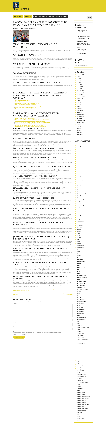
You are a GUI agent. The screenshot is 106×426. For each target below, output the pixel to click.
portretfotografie (81, 309)
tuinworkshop (80, 365)
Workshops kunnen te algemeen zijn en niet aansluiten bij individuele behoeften (33, 122)
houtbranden (80, 225)
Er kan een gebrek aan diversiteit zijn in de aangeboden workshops (30, 126)
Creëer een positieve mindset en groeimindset (26, 107)
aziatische (79, 154)
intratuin (79, 229)
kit (77, 249)
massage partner (81, 267)
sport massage (80, 335)
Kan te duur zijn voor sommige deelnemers (25, 118)
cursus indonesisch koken (83, 178)
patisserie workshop (81, 301)
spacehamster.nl (21, 9)
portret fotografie (81, 307)
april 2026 (79, 82)
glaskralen (79, 203)
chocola (79, 170)
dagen (78, 184)
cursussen (79, 181)
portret (78, 305)
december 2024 (80, 114)
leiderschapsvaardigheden (40, 289)
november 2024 (80, 116)
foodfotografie (80, 201)
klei (77, 253)
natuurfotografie (81, 285)
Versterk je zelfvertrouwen (21, 101)
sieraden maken (80, 333)
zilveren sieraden (81, 418)
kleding (78, 251)
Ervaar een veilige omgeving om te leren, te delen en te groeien (29, 108)
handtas (79, 219)
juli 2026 (78, 76)
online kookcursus (81, 287)
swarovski (79, 347)
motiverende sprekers (52, 289)
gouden (79, 211)
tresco (78, 359)
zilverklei (79, 420)
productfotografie (81, 319)
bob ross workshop (81, 162)
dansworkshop (80, 191)
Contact (90, 6)
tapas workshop (80, 349)
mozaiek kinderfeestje (82, 277)
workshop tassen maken (82, 408)
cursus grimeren (80, 176)
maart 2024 (79, 132)
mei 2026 (79, 80)
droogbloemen (80, 195)
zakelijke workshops (81, 410)
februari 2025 (80, 110)
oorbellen (79, 291)
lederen (79, 255)
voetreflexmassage (81, 376)
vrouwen (79, 386)
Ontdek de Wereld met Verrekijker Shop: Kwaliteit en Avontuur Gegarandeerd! (83, 32)
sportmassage (80, 337)
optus (78, 293)
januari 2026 (79, 88)
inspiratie (31, 289)
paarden (79, 297)
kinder (78, 241)
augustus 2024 (80, 122)
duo (78, 197)
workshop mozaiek (81, 400)
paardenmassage (81, 299)
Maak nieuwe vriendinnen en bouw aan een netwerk (27, 103)
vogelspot (79, 378)
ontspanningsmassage (82, 289)
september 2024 (81, 120)
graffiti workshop (81, 213)
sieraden (79, 331)
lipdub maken (80, 259)
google (78, 207)
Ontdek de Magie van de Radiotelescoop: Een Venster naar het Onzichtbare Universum (83, 45)
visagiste (79, 372)
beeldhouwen (80, 158)
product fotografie (81, 317)
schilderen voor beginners (83, 327)
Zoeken (77, 15)
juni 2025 (79, 102)
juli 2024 (79, 124)
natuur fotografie (81, 283)
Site (14, 326)
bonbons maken (80, 164)
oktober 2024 (80, 118)
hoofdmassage (80, 221)
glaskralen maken (81, 205)
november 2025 (80, 92)
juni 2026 (79, 78)
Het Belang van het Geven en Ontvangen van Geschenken (83, 35)
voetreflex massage (81, 374)
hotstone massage (81, 223)
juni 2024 (79, 126)
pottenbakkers (80, 313)
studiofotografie (81, 343)
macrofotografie (81, 261)
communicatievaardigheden (22, 289)
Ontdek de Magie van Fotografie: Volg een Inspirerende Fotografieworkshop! (82, 51)
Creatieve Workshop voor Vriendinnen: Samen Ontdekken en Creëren (83, 40)
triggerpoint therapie (82, 363)
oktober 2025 (80, 94)
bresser (78, 168)
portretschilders (80, 311)
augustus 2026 (80, 74)
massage (79, 265)
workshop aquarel (81, 392)
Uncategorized (27, 16)
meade (78, 269)
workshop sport (80, 406)
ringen (78, 323)
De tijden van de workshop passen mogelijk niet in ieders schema (30, 125)
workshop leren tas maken (83, 398)
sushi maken (80, 345)
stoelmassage (80, 341)
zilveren (78, 416)
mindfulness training (81, 275)
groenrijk (79, 215)
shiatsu (78, 329)
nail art (78, 279)
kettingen (79, 237)
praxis (78, 315)
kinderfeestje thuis (81, 245)
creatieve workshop (81, 174)
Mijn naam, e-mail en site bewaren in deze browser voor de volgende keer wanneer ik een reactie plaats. (37, 332)
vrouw (78, 384)
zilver (78, 414)
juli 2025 (79, 100)
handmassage (80, 217)
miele (78, 273)
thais (78, 353)
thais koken (79, 355)
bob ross (79, 160)
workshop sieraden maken (83, 404)
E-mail (15, 322)
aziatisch (79, 152)
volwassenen (80, 380)
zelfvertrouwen (25, 290)
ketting (78, 235)
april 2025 (79, 106)
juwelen (78, 233)
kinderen (79, 243)
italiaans (79, 231)
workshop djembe (81, 394)
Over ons (83, 6)
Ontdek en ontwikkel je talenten (22, 100)
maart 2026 (79, 84)
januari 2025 (79, 112)
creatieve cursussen (81, 172)
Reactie (15, 303)
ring (78, 321)
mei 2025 (79, 104)
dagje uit (79, 185)
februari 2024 (80, 134)
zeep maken (80, 412)
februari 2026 (80, 86)
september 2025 (81, 96)
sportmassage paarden (82, 339)
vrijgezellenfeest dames (82, 382)
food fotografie (80, 199)
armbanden (79, 150)
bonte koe (79, 166)
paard (78, 295)
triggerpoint (80, 361)
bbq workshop (80, 156)
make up (79, 263)
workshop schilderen (81, 402)
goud (78, 209)
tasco (78, 351)
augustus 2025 (80, 98)
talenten (63, 289)
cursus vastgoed (81, 180)
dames (78, 189)
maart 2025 (79, 108)
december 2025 (80, 90)
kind (78, 239)
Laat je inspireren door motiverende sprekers (25, 104)
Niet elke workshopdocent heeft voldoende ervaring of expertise (30, 123)
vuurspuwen (80, 388)
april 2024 (79, 130)
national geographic (81, 281)
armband (79, 148)
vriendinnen (68, 289)
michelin (79, 271)
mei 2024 (79, 128)
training (78, 357)
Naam (15, 318)
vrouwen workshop (17, 290)
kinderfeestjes (80, 247)
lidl (77, 257)
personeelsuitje (80, 303)
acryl (78, 144)
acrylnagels (79, 146)
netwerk (59, 289)
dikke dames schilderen (82, 193)
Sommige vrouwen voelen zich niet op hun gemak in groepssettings (30, 121)
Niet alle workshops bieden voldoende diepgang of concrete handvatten (32, 119)
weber (78, 390)
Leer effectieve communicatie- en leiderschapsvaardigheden (29, 106)
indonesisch (79, 227)
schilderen (79, 325)
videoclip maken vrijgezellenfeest (81, 369)
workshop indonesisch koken (83, 396)
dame (78, 187)
